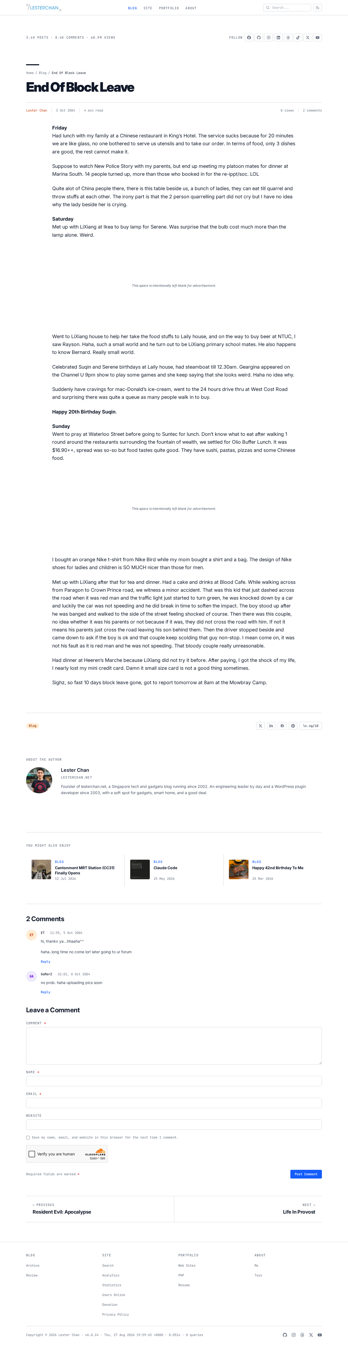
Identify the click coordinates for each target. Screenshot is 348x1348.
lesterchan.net (76, 777)
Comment (36, 1023)
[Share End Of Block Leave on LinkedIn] (271, 726)
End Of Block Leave (80, 87)
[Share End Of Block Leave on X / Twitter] (260, 726)
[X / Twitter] (307, 37)
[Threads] (288, 37)
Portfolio (169, 8)
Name (32, 1072)
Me (256, 1265)
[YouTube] (317, 37)
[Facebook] (249, 37)
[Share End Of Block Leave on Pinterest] (293, 726)
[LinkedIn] (278, 37)
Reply (45, 962)
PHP (181, 1275)
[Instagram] (268, 37)
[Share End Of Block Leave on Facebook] (282, 726)
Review (32, 1275)
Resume (184, 1285)
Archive (32, 1265)
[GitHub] (258, 37)
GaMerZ (46, 974)
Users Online (113, 1295)
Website (34, 1115)
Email (34, 1094)
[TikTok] (298, 37)
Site (148, 8)
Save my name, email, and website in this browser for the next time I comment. (105, 1137)
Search (108, 1265)
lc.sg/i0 (310, 726)
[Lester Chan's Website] (43, 7)
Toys (258, 1275)
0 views (287, 110)
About (191, 8)
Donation (109, 1305)
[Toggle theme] (317, 7)
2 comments (312, 110)
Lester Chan (36, 110)
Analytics (110, 1275)
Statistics (111, 1285)
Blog (132, 8)
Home (30, 73)
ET (43, 933)
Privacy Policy (115, 1314)
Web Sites (186, 1265)
